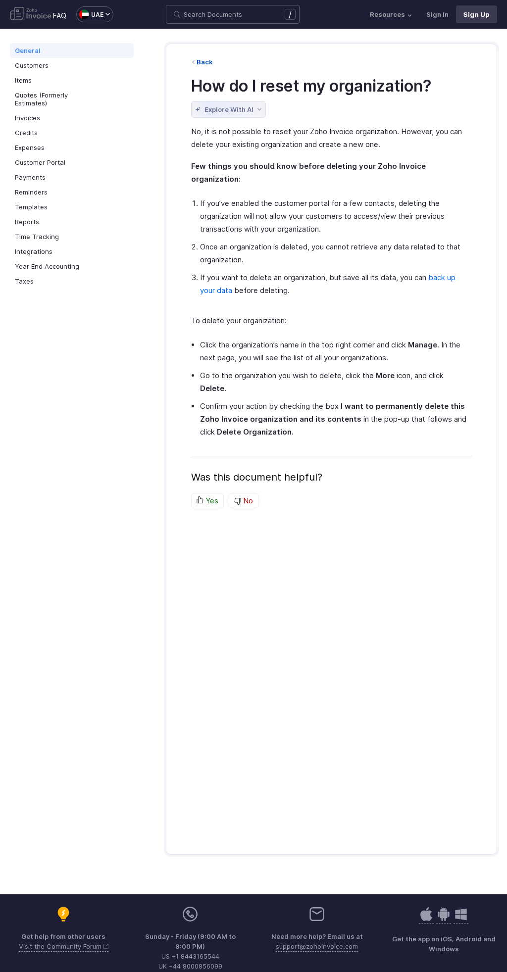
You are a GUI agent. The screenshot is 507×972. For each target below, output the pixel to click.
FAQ (59, 15)
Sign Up (476, 14)
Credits (26, 133)
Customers (32, 65)
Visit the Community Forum (61, 946)
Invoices (27, 118)
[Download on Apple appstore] (443, 919)
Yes (210, 500)
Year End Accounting (47, 266)
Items (23, 80)
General (28, 50)
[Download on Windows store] (461, 919)
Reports (27, 222)
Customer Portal (40, 162)
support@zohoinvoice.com (317, 946)
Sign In (437, 14)
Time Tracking (37, 237)
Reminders (31, 192)
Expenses (30, 147)
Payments (30, 177)
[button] (89, 14)
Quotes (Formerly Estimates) (41, 99)
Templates (31, 207)
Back (205, 62)
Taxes (24, 281)
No (247, 500)
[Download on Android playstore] (426, 919)
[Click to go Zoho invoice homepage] (30, 14)
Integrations (33, 251)
